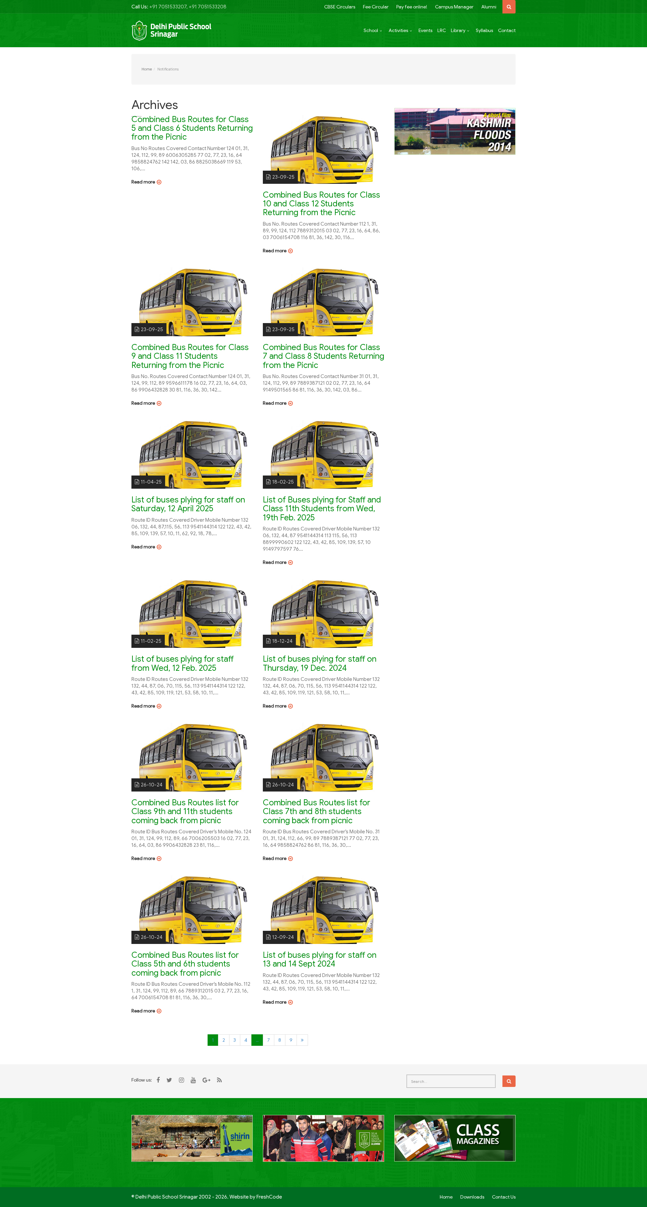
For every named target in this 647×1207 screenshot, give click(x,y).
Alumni (488, 7)
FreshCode (269, 1197)
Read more (143, 182)
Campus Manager (454, 7)
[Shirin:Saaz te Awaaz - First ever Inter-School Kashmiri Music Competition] (192, 1142)
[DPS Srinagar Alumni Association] (323, 1142)
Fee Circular (376, 7)
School (371, 30)
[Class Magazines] (455, 1142)
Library (458, 30)
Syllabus (484, 30)
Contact (507, 30)
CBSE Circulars (339, 7)
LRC (441, 30)
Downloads (472, 1197)
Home (147, 69)
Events (425, 30)
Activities (398, 30)
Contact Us (504, 1197)
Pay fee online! (411, 7)
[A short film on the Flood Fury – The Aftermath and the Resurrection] (455, 131)
